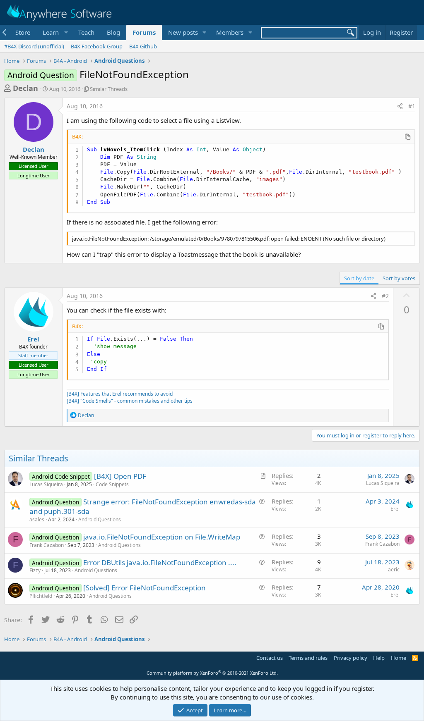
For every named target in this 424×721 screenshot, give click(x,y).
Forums (144, 32)
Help (379, 657)
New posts (183, 32)
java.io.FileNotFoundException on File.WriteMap (161, 537)
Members (229, 32)
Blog (113, 32)
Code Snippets (112, 484)
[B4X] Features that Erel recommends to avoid (120, 393)
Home (398, 657)
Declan (25, 88)
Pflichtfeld (40, 595)
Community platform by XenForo (212, 673)
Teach (86, 32)
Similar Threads (109, 89)
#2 (385, 296)
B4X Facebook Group (97, 46)
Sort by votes (399, 278)
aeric (394, 569)
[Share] (400, 106)
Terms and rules (308, 657)
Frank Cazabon (46, 545)
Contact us (269, 657)
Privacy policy (350, 657)
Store (22, 32)
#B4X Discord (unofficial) (34, 46)
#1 (411, 106)
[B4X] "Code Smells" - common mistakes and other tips (130, 400)
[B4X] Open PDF (120, 476)
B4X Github (143, 46)
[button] (54, 32)
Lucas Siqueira (46, 484)
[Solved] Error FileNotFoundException (144, 587)
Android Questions (99, 519)
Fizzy (35, 570)
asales (36, 519)
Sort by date (359, 278)
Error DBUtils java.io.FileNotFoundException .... (159, 562)
